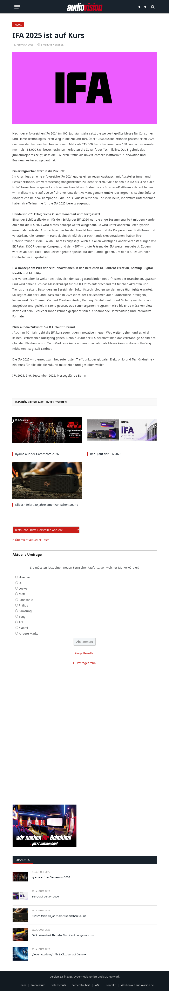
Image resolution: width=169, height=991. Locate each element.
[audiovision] (84, 6)
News (18, 24)
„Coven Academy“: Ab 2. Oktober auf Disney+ (59, 954)
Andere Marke (28, 633)
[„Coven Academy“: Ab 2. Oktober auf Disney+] (20, 954)
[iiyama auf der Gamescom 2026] (47, 430)
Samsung (25, 611)
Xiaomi (23, 628)
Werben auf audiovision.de (137, 985)
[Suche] (152, 6)
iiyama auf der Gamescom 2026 (37, 454)
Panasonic (26, 600)
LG (20, 583)
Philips (23, 605)
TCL (21, 622)
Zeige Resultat (85, 653)
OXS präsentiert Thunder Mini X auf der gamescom (63, 935)
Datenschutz (58, 985)
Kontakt (111, 985)
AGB (97, 985)
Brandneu (22, 860)
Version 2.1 (56, 976)
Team (22, 985)
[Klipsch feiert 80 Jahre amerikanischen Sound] (47, 480)
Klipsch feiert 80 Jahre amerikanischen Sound (46, 505)
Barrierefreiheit (81, 985)
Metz (22, 594)
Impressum (38, 985)
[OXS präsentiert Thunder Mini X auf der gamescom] (20, 934)
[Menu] (17, 6)
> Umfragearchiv (84, 663)
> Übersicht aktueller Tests (31, 540)
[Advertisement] (85, 702)
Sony (22, 617)
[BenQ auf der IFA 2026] (122, 430)
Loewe (23, 588)
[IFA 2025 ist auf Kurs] (84, 88)
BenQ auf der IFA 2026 (105, 454)
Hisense (24, 577)
